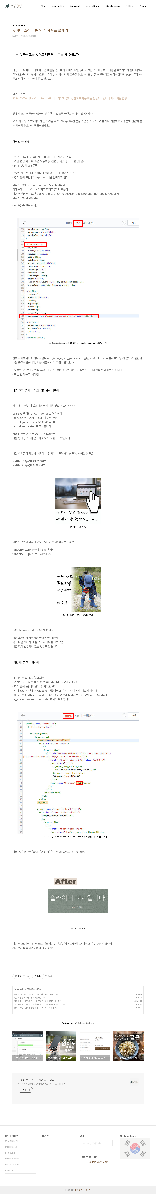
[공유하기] (24, 976)
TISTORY (78, 1190)
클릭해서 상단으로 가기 (99, 1162)
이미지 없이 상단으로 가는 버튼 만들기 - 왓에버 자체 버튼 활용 (37, 1001)
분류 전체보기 (11, 1141)
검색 (109, 1143)
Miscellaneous (112, 6)
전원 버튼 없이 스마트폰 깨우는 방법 (28, 997)
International (92, 6)
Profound (75, 6)
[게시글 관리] (28, 976)
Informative (58, 6)
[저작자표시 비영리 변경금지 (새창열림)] (48, 976)
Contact (144, 6)
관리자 (88, 1190)
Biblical (129, 6)
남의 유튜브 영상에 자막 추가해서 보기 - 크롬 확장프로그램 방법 (38, 1004)
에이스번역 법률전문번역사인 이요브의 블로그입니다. (41, 1083)
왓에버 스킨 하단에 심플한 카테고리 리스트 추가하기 (34, 1007)
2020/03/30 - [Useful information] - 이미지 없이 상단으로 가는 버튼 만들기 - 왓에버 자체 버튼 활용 (69, 98)
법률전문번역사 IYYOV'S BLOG (36, 1079)
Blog (43, 6)
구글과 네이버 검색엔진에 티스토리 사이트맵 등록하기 (34, 994)
